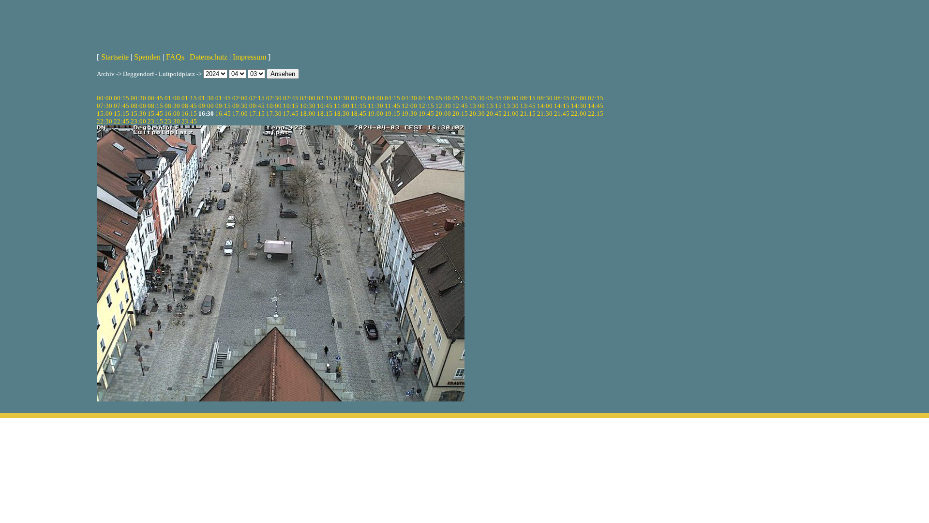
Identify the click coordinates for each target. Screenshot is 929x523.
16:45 (223, 113)
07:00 (578, 98)
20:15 (460, 113)
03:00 (307, 98)
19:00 (375, 113)
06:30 (545, 98)
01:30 (206, 98)
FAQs (175, 57)
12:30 (443, 105)
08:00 (138, 105)
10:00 (274, 105)
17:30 (274, 113)
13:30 (511, 105)
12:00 (409, 105)
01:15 (189, 98)
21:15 (528, 113)
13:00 (477, 105)
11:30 (375, 105)
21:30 (545, 113)
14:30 (578, 105)
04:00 (375, 98)
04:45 (426, 98)
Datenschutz (208, 57)
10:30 (307, 105)
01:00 (172, 98)
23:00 (138, 121)
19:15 (392, 113)
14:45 (595, 105)
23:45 (189, 121)
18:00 (307, 113)
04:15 (392, 98)
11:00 (341, 105)
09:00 (206, 105)
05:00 (443, 98)
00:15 (121, 98)
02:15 (257, 98)
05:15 (460, 98)
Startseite (115, 57)
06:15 (528, 98)
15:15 (121, 113)
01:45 (223, 98)
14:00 (545, 105)
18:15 (324, 113)
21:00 (511, 113)
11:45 (392, 105)
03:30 (341, 98)
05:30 (477, 98)
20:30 (477, 113)
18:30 (341, 113)
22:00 (578, 113)
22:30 (104, 121)
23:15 (155, 121)
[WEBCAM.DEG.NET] (464, 23)
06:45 (561, 98)
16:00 (172, 113)
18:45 (358, 113)
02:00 (240, 98)
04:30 (409, 98)
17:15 (257, 113)
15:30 (138, 113)
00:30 (138, 98)
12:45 (460, 105)
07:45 (121, 105)
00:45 (155, 98)
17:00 (240, 113)
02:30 (274, 98)
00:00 (104, 98)
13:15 (494, 105)
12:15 (426, 105)
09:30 (240, 105)
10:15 (291, 105)
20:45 (494, 113)
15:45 (155, 113)
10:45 (324, 105)
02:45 (291, 98)
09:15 (223, 105)
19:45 (426, 113)
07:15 (595, 98)
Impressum (249, 57)
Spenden (147, 57)
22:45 (121, 121)
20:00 (443, 113)
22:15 (595, 113)
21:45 (561, 113)
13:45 (528, 105)
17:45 (291, 113)
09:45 (257, 105)
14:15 (561, 105)
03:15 (324, 98)
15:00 (104, 113)
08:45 (189, 105)
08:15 (155, 105)
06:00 (511, 98)
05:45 (494, 98)
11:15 (358, 105)
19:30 (409, 113)
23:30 (172, 121)
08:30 (172, 105)
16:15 (189, 113)
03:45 (358, 98)
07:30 (104, 105)
